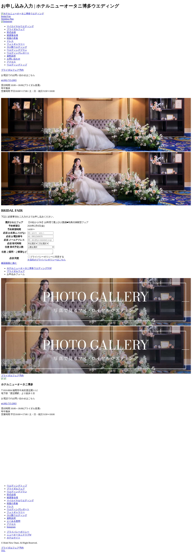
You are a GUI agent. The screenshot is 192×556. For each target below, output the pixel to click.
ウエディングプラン (17, 50)
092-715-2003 (8, 80)
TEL (3, 550)
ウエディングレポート (18, 53)
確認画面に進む (9, 263)
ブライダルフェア (16, 29)
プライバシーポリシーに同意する (47, 257)
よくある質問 (13, 521)
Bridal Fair (6, 16)
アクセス (11, 62)
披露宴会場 (12, 35)
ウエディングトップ (17, 65)
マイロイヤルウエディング (20, 26)
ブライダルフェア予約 (12, 70)
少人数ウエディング (17, 47)
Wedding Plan (7, 19)
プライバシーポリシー (18, 532)
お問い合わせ (13, 59)
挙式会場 (11, 32)
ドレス (10, 41)
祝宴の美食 (12, 38)
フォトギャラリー (16, 44)
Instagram (11, 527)
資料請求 (11, 56)
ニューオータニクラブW (19, 535)
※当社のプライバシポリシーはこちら (46, 260)
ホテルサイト (13, 538)
